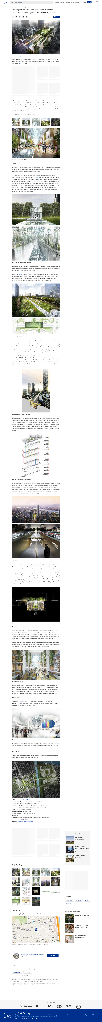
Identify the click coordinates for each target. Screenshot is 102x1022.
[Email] (23, 17)
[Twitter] (16, 17)
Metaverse (68, 903)
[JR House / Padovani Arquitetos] (70, 858)
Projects (57, 2)
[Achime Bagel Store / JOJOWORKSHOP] (69, 939)
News (72, 2)
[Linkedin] (20, 17)
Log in (84, 2)
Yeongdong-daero (17, 972)
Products (67, 2)
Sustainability (69, 900)
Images (77, 2)
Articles (62, 2)
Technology (78, 900)
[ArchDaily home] (6, 2)
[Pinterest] (27, 17)
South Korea (27, 972)
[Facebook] (13, 17)
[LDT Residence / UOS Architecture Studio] (70, 840)
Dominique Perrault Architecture (25, 800)
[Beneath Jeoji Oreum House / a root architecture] (69, 918)
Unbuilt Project (23, 969)
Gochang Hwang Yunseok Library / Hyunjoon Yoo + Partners (81, 927)
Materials (87, 900)
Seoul (19, 63)
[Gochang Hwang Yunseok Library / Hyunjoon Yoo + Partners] (69, 928)
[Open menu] (97, 2)
